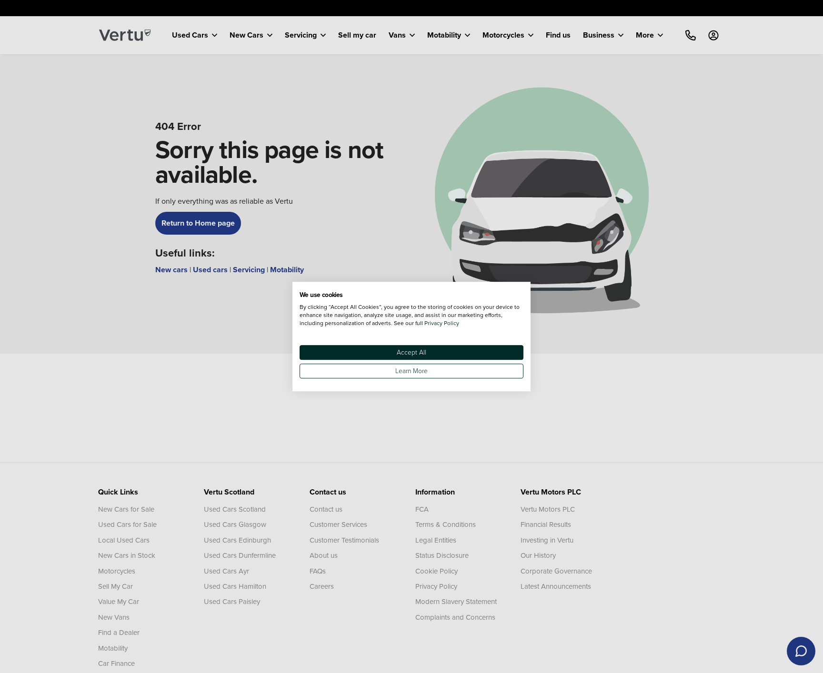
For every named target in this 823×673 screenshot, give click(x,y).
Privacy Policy (441, 323)
